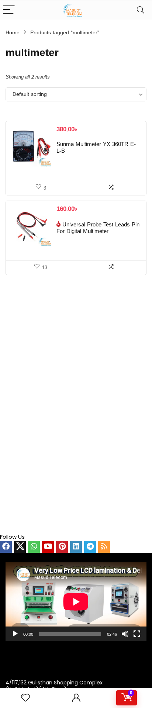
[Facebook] (6, 547)
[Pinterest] (62, 547)
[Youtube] (48, 547)
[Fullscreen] (137, 634)
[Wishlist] (25, 697)
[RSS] (104, 547)
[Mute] (125, 634)
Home (13, 33)
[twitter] (20, 547)
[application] (76, 601)
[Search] (140, 10)
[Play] (15, 634)
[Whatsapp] (34, 547)
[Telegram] (90, 547)
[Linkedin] (76, 547)
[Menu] (9, 10)
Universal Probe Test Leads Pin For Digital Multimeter (97, 228)
